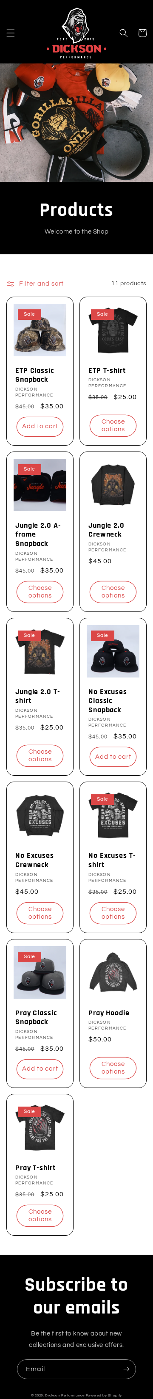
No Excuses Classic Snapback (107, 701)
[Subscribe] (126, 1369)
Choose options (113, 425)
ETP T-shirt (107, 370)
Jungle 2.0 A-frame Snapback (38, 534)
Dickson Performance (64, 1395)
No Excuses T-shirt (112, 860)
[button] (10, 33)
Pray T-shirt (35, 1168)
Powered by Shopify (104, 1395)
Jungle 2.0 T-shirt (37, 696)
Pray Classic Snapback (36, 1017)
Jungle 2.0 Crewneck (106, 530)
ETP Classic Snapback (34, 375)
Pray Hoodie (109, 1013)
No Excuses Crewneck (34, 860)
